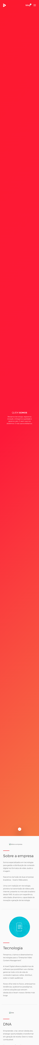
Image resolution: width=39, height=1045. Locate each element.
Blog (28, 5)
